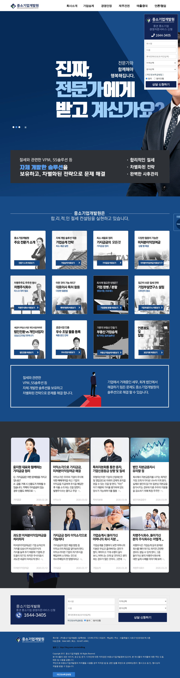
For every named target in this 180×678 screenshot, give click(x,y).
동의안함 (97, 620)
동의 (88, 620)
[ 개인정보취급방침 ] (154, 74)
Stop (25, 127)
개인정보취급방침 (75, 620)
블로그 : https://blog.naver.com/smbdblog (69, 647)
